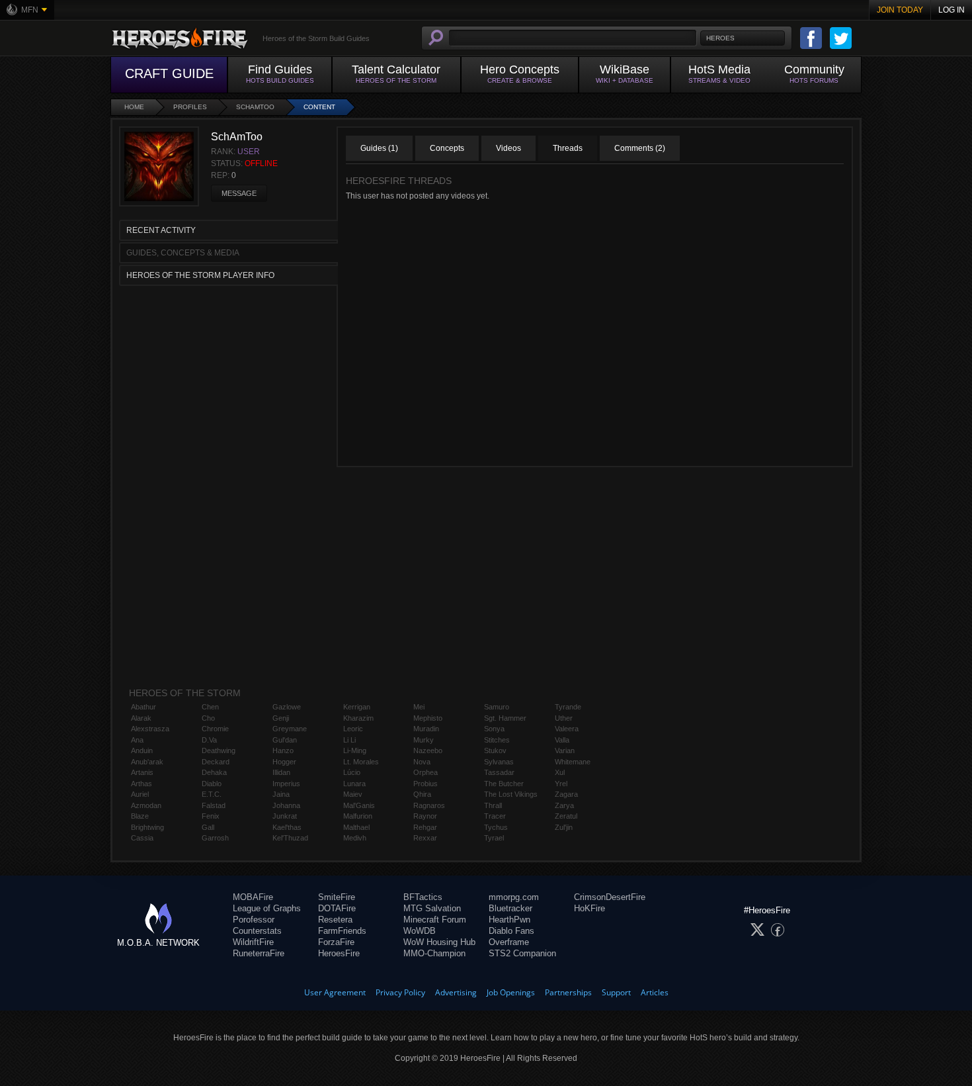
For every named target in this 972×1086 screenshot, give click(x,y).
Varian (565, 750)
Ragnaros (429, 805)
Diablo (212, 784)
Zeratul (566, 816)
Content (319, 107)
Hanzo (283, 750)
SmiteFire (336, 897)
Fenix (211, 816)
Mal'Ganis (359, 805)
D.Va (209, 740)
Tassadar (499, 772)
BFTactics (422, 897)
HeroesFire (339, 953)
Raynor (425, 816)
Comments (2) (639, 148)
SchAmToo (255, 107)
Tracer (495, 816)
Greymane (289, 729)
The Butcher (504, 784)
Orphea (425, 772)
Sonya (494, 729)
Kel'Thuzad (290, 838)
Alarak (141, 718)
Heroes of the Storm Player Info (200, 275)
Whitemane (572, 762)
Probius (425, 784)
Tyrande (568, 707)
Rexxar (425, 838)
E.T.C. (212, 794)
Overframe (509, 942)
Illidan (281, 772)
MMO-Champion (434, 953)
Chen (210, 707)
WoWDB (419, 931)
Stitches (497, 740)
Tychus (496, 827)
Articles (654, 992)
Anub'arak (147, 762)
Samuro (496, 707)
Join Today (900, 10)
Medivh (354, 838)
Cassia (142, 838)
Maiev (352, 794)
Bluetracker (510, 908)
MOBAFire (253, 897)
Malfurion (357, 816)
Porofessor (253, 920)
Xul (560, 772)
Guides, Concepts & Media (182, 252)
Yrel (561, 784)
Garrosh (215, 838)
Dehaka (214, 772)
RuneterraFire (258, 953)
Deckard (215, 762)
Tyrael (494, 838)
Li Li (349, 740)
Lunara (354, 784)
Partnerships (568, 992)
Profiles (190, 107)
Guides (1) (379, 148)
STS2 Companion (522, 953)
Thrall (493, 805)
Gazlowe (286, 707)
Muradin (426, 729)
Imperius (286, 784)
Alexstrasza (150, 729)
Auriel (140, 794)
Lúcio (351, 772)
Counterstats (257, 931)
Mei (419, 707)
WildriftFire (253, 942)
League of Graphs (267, 908)
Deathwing (218, 750)
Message (239, 193)
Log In (951, 10)
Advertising (456, 992)
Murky (423, 740)
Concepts (447, 148)
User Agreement (335, 992)
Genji (280, 718)
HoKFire (589, 908)
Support (616, 992)
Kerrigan (356, 707)
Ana (137, 740)
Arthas (141, 784)
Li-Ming (354, 750)
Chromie (215, 729)
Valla (562, 740)
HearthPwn (509, 920)
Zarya (564, 805)
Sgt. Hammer (505, 718)
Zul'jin (564, 827)
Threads (568, 148)
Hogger (284, 762)
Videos (508, 148)
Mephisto (427, 718)
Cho (208, 718)
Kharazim (358, 718)
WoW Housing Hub (439, 942)
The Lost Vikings (511, 794)
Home (134, 107)
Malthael (356, 827)
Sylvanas (499, 762)
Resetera (335, 920)
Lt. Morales (361, 762)
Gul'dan (284, 740)
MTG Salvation (432, 908)
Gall (208, 827)
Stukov (495, 750)
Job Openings (511, 992)
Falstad (213, 805)
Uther (564, 718)
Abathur (143, 707)
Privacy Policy (400, 992)
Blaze (140, 816)
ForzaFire (336, 942)
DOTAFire (337, 908)
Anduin (142, 750)
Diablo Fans (511, 931)
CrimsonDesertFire (609, 897)
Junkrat (284, 816)
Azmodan (146, 805)
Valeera (567, 729)
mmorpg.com (514, 897)
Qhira (422, 794)
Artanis (142, 772)
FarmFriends (342, 931)
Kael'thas (287, 827)
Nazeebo (427, 750)
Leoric (353, 729)
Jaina (281, 794)
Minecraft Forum (434, 920)
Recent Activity (161, 230)
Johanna (286, 805)
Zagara (566, 794)
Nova (421, 762)
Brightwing (147, 827)
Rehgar (425, 827)
